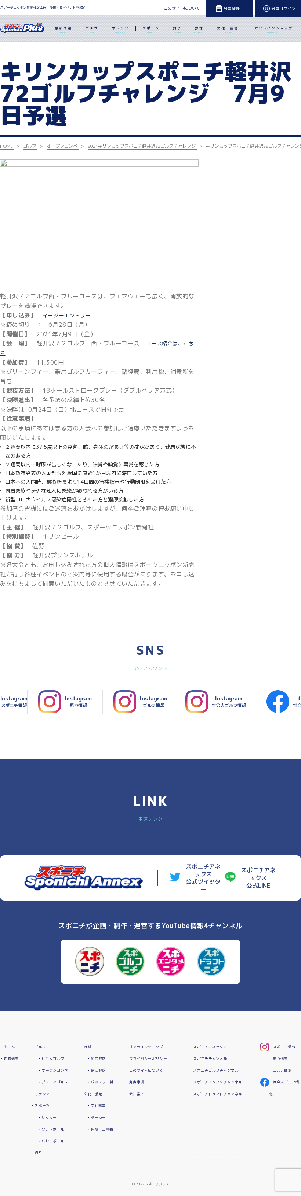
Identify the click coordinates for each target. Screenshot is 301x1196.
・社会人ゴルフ (51, 1058)
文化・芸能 (227, 30)
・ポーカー (96, 1117)
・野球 (85, 1046)
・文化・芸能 (91, 1094)
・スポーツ (40, 1105)
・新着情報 (9, 1058)
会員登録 (232, 8)
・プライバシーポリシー (146, 1058)
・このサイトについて (144, 1070)
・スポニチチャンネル (208, 1058)
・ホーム (7, 1046)
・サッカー (47, 1117)
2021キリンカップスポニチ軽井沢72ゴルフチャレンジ (142, 146)
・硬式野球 (96, 1058)
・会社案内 (135, 1094)
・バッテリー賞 (100, 1082)
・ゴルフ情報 (280, 1070)
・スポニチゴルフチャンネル (214, 1070)
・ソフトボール (51, 1129)
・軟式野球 (96, 1070)
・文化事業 (96, 1105)
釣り (177, 30)
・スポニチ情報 (282, 1046)
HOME (6, 146)
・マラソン (40, 1094)
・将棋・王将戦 (100, 1129)
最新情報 (63, 30)
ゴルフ (92, 30)
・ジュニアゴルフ (53, 1082)
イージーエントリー (67, 315)
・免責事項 (135, 1082)
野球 (199, 30)
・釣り (36, 1152)
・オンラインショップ (144, 1046)
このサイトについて (182, 8)
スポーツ (150, 30)
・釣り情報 (278, 1058)
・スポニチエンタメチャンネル (215, 1082)
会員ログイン (283, 8)
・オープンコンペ (53, 1070)
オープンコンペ (62, 146)
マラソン (120, 30)
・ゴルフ (38, 1046)
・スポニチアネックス (208, 1046)
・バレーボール (51, 1141)
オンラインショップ (274, 30)
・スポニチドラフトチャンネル (215, 1094)
